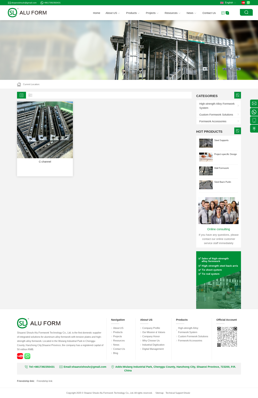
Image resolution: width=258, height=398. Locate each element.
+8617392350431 (52, 2)
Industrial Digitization (153, 345)
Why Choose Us (151, 340)
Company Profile (151, 328)
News (190, 12)
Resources (171, 12)
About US (111, 12)
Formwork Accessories (212, 121)
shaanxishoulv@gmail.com (24, 2)
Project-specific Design (225, 154)
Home (96, 12)
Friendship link (44, 381)
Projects (151, 12)
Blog (115, 353)
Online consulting (218, 229)
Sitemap (159, 393)
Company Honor (151, 336)
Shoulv (186, 393)
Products (131, 12)
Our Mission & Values (153, 332)
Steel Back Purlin (222, 182)
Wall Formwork (221, 168)
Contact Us (209, 12)
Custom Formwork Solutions (216, 114)
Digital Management (153, 349)
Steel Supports (221, 140)
